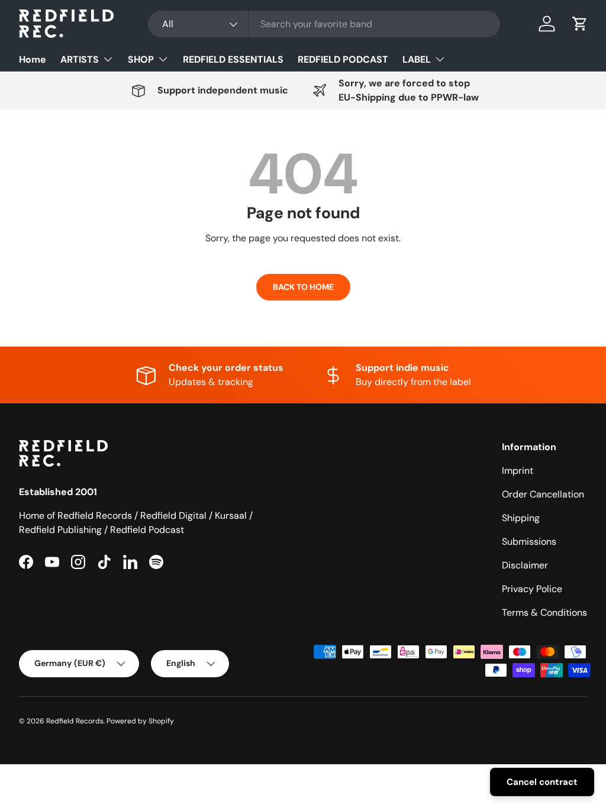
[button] (580, 24)
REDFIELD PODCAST (343, 59)
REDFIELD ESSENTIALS (233, 59)
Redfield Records (75, 721)
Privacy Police (532, 589)
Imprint (517, 470)
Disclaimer (525, 565)
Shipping (521, 518)
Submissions (529, 541)
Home (32, 59)
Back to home (303, 287)
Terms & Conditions (544, 612)
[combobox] (324, 24)
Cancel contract (542, 782)
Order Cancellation (543, 494)
